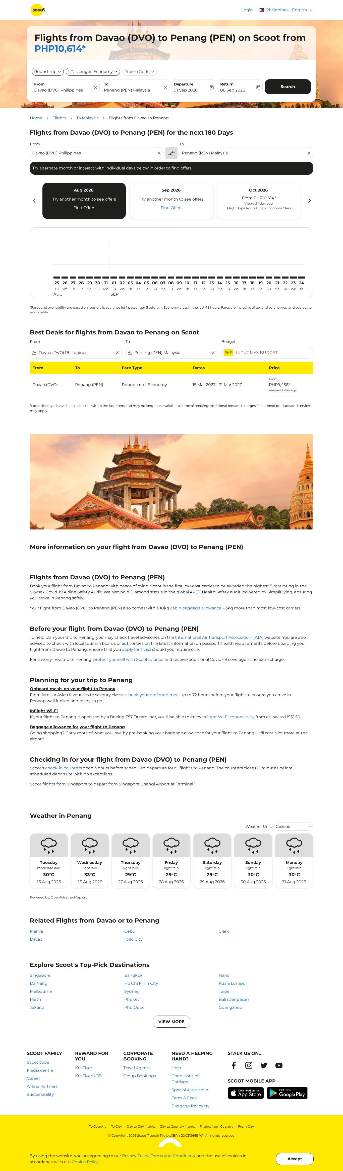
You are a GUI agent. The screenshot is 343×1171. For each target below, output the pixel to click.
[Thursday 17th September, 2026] (244, 278)
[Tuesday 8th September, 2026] (171, 278)
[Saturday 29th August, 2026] (89, 278)
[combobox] (63, 90)
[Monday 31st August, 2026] (105, 278)
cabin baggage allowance (195, 608)
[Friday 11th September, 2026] (195, 278)
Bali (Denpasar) (234, 999)
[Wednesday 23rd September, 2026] (293, 278)
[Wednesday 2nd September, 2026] (122, 278)
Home (36, 118)
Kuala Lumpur (233, 983)
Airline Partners (42, 1086)
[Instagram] (249, 1065)
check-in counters (63, 768)
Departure (183, 84)
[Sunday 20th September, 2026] (269, 278)
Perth (35, 999)
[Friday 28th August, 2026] (81, 278)
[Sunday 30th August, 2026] (97, 278)
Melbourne (41, 991)
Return (227, 84)
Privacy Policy (135, 1155)
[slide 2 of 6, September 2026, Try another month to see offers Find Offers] (171, 201)
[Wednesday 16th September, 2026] (236, 278)
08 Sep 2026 (232, 90)
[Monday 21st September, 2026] (277, 278)
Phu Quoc (134, 1007)
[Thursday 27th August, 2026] (73, 278)
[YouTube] (279, 1065)
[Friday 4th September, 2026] (138, 278)
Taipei (225, 991)
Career (33, 1078)
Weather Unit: (259, 826)
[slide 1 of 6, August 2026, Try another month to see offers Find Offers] (84, 201)
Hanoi (225, 975)
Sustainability (40, 1094)
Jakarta (37, 1007)
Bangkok (133, 975)
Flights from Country (216, 1126)
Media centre (40, 1070)
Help (176, 1067)
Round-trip (45, 71)
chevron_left (34, 200)
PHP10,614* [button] (60, 48)
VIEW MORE (171, 1021)
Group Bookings (139, 1075)
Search (288, 86)
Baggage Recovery (191, 1106)
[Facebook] (234, 1065)
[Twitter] (264, 1065)
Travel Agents (136, 1067)
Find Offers (84, 207)
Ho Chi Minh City (141, 983)
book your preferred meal (154, 694)
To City (116, 1126)
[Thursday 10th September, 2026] (187, 278)
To (106, 84)
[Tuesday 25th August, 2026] (56, 278)
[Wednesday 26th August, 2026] (65, 278)
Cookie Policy (85, 1161)
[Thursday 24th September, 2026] (301, 278)
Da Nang (38, 983)
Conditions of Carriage (185, 1078)
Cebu (129, 931)
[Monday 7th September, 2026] (162, 278)
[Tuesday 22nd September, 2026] (285, 278)
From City (246, 1126)
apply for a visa (136, 649)
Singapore (40, 975)
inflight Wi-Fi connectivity (228, 716)
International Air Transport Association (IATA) (219, 637)
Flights (59, 118)
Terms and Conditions (173, 1155)
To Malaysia (87, 118)
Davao (36, 939)
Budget (228, 341)
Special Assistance (190, 1090)
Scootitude (38, 1062)
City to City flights (141, 1126)
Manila (36, 931)
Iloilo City (133, 939)
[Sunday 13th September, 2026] (211, 278)
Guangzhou (230, 1007)
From (39, 84)
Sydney (131, 991)
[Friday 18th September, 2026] (252, 278)
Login (247, 10)
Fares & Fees (184, 1098)
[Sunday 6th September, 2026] (154, 278)
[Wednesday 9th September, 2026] (179, 278)
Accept (295, 1158)
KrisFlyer (83, 1067)
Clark (224, 931)
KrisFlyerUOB (88, 1075)
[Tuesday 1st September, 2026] (113, 278)
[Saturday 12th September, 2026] (203, 278)
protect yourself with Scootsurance (128, 659)
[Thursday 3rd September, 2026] (130, 278)
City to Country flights (177, 1126)
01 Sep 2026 (186, 90)
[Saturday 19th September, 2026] (260, 278)
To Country (97, 1126)
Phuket (131, 999)
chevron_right (309, 200)
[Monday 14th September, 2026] (220, 278)
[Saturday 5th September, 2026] (146, 278)
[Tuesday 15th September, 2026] (228, 278)
